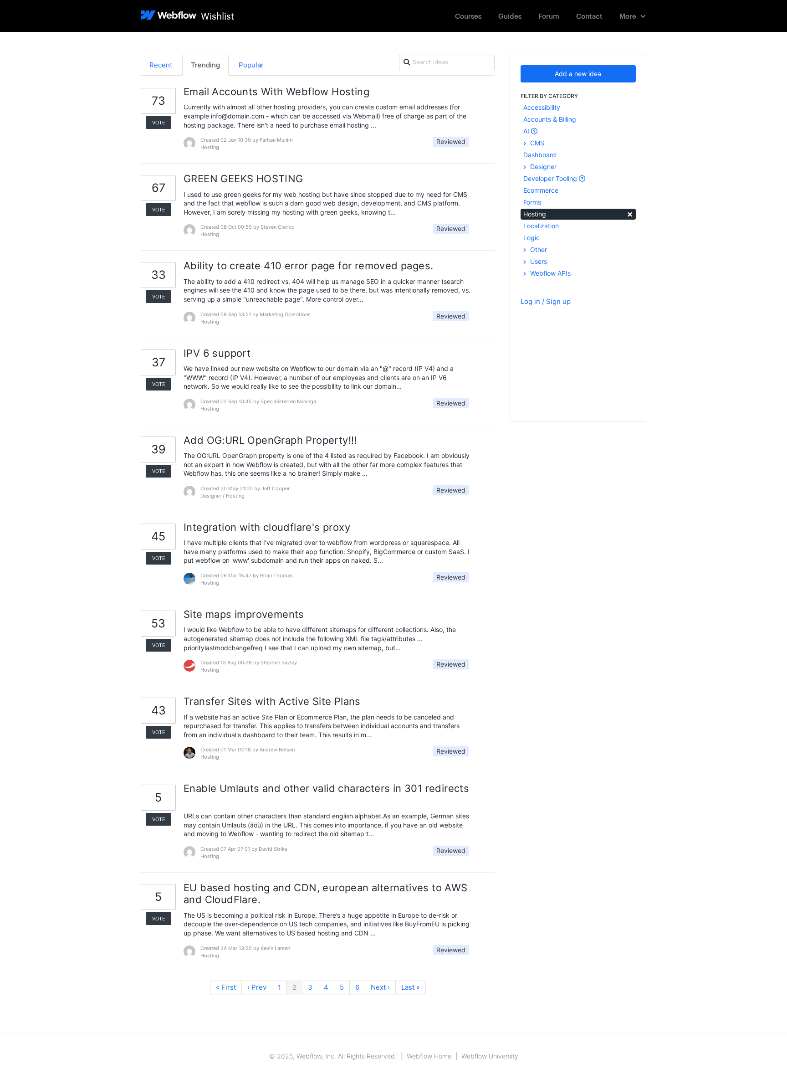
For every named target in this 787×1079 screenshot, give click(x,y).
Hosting (578, 213)
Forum (548, 16)
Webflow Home (429, 1056)
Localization (541, 226)
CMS (536, 143)
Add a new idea (578, 73)
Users (537, 261)
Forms (532, 202)
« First (226, 987)
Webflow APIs (549, 273)
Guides (509, 16)
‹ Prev (256, 987)
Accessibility (541, 107)
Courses (468, 16)
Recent (160, 65)
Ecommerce (540, 190)
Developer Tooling (551, 178)
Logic (531, 237)
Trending (205, 65)
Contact (589, 16)
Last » (410, 987)
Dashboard (539, 155)
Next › (380, 987)
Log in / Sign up (546, 301)
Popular (251, 65)
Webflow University (489, 1056)
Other (537, 249)
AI (527, 131)
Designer (542, 166)
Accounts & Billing (549, 119)
